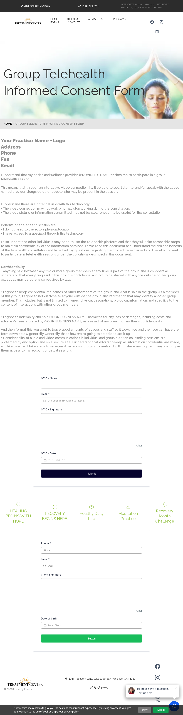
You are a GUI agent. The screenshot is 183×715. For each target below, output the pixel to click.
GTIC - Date (48, 453)
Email (45, 393)
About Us (73, 19)
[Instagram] (161, 22)
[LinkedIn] (156, 31)
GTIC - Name (49, 378)
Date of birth (49, 618)
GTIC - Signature (51, 409)
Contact (74, 22)
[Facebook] (152, 22)
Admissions (95, 19)
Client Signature (51, 574)
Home (54, 19)
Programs (118, 19)
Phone (46, 543)
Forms (54, 22)
